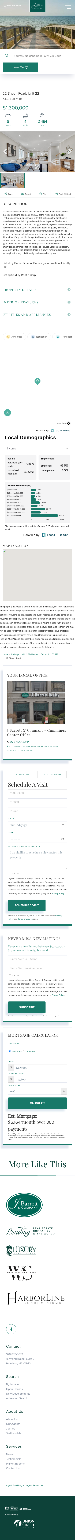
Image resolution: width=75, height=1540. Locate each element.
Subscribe (27, 1007)
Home (5, 654)
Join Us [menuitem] (10, 1428)
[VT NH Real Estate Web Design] (24, 1523)
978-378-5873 (14, 5)
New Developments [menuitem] (18, 1393)
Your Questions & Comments (24, 846)
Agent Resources (34, 1485)
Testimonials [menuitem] (13, 1433)
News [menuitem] (9, 1454)
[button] (7, 56)
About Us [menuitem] (11, 1419)
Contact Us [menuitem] (13, 1468)
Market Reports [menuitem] (15, 1463)
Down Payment (16, 1073)
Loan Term (14, 1043)
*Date (11, 818)
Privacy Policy (58, 893)
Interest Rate (15, 1085)
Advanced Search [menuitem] (17, 1398)
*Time (10, 832)
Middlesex (33, 654)
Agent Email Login (15, 1485)
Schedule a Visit (52, 774)
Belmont (45, 654)
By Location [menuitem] (13, 1384)
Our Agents (27, 750)
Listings (15, 654)
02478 (55, 654)
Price (11, 1062)
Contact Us (13, 750)
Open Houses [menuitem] (14, 1389)
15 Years (30, 1051)
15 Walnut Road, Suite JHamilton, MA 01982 (20, 1361)
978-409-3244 (20, 742)
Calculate (37, 1103)
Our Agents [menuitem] (13, 1424)
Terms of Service (25, 919)
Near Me (18, 67)
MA (23, 654)
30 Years (17, 1051)
